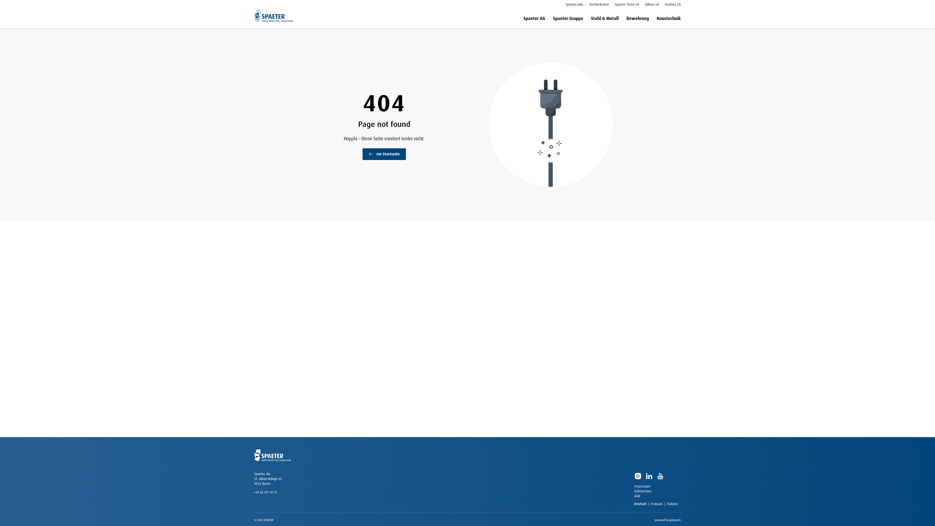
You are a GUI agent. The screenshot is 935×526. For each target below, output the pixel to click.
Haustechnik (669, 18)
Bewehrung (637, 18)
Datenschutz (643, 491)
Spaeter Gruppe (568, 18)
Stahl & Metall (605, 18)
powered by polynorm (667, 520)
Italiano (672, 504)
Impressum (642, 486)
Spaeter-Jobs (574, 4)
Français (657, 504)
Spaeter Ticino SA (627, 4)
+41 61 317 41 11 (265, 492)
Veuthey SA (673, 4)
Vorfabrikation (599, 4)
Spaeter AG (534, 18)
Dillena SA (652, 4)
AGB (637, 496)
